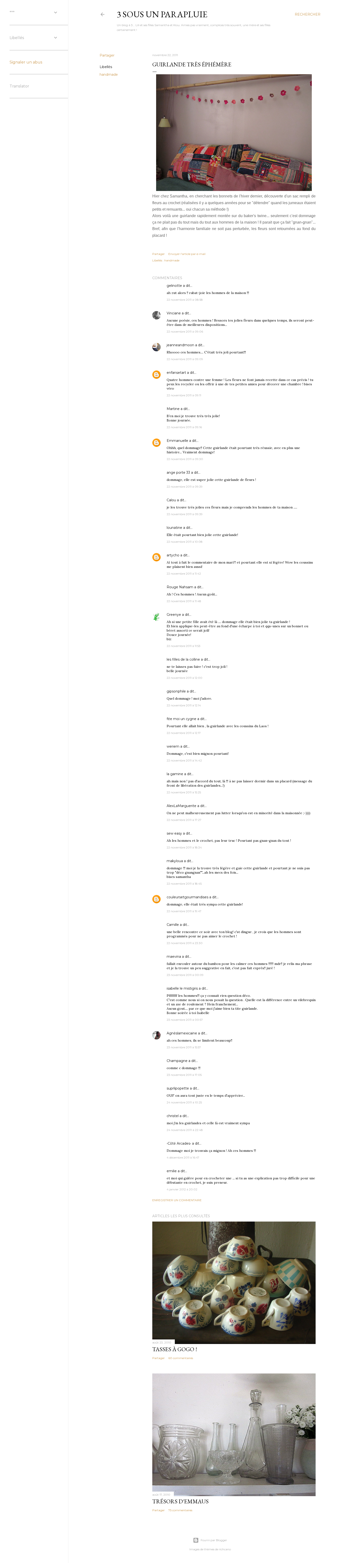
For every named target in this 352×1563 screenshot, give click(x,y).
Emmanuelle (177, 440)
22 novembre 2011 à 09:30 (185, 459)
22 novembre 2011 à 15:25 (184, 792)
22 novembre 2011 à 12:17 (184, 733)
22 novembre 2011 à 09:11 (184, 395)
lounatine (174, 527)
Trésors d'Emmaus (180, 1501)
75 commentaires (180, 1510)
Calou (171, 500)
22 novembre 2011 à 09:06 (185, 331)
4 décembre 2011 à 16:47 (183, 1157)
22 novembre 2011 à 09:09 (185, 359)
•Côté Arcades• (179, 1143)
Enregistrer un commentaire (177, 1200)
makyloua (175, 861)
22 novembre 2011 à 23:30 (185, 943)
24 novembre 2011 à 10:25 (184, 1102)
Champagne (177, 1061)
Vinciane (174, 313)
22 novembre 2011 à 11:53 (183, 646)
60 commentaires (180, 1358)
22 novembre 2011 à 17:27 (184, 820)
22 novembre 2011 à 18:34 (184, 847)
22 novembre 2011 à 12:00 (184, 678)
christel (173, 1116)
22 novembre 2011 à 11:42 (184, 573)
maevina (174, 956)
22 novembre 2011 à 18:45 (184, 883)
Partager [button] (107, 55)
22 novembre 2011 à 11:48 (184, 601)
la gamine (175, 774)
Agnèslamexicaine (182, 1033)
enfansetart (176, 372)
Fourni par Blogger (214, 1540)
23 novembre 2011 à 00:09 (185, 975)
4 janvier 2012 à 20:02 (182, 1189)
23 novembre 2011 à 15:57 (184, 1047)
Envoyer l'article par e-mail (186, 254)
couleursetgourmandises (187, 897)
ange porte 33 (178, 472)
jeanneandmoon (180, 345)
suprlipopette (178, 1088)
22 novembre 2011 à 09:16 (184, 427)
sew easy (174, 833)
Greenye (174, 614)
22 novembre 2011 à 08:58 (185, 299)
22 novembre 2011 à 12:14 (184, 705)
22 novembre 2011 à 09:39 (185, 486)
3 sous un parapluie (162, 14)
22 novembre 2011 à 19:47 (184, 911)
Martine (173, 409)
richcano (225, 1549)
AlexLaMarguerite (181, 806)
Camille (173, 925)
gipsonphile (176, 691)
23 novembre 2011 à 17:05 (184, 1075)
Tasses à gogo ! (174, 1349)
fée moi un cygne (181, 719)
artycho (173, 555)
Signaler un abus (26, 62)
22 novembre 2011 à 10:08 (185, 541)
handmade (109, 74)
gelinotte (174, 285)
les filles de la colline (183, 659)
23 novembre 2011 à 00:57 (185, 1019)
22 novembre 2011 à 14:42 (184, 760)
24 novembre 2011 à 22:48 (185, 1130)
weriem (173, 746)
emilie (172, 1171)
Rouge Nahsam (180, 587)
